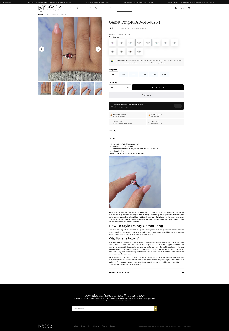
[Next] (98, 49)
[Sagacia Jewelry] (50, 8)
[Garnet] (139, 42)
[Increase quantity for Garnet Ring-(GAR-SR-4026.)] (128, 87)
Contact (112, 326)
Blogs (83, 326)
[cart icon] (188, 8)
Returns (104, 326)
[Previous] (41, 49)
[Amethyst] (112, 42)
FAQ (89, 326)
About (76, 326)
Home (40, 14)
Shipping (112, 34)
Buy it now (146, 95)
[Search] (176, 8)
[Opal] (121, 51)
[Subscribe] (155, 308)
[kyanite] (165, 42)
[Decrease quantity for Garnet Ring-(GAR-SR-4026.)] (112, 87)
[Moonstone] (112, 51)
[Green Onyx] (156, 42)
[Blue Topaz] (130, 42)
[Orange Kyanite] (130, 51)
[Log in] (182, 8)
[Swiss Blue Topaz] (139, 51)
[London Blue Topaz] (174, 42)
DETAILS (113, 138)
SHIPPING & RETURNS (119, 272)
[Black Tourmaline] (121, 42)
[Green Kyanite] (148, 42)
